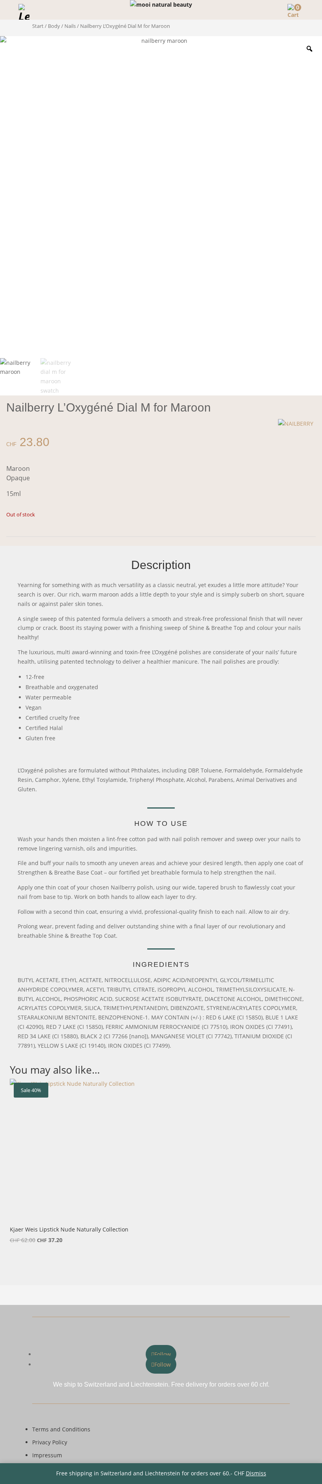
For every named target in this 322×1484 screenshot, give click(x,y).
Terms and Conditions (61, 1429)
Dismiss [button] (256, 1473)
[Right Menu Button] (312, 10)
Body (54, 25)
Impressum (47, 1455)
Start (38, 25)
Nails (70, 25)
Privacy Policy (49, 1442)
